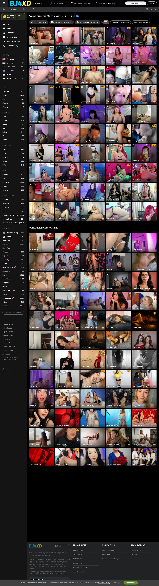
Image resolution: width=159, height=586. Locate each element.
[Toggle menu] (4, 3)
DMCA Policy (78, 559)
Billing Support (7, 328)
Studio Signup (7, 350)
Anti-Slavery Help (79, 572)
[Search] (97, 3)
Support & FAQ (7, 324)
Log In (152, 3)
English (59, 546)
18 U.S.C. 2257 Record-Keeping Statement (10, 358)
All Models (6, 354)
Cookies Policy (78, 563)
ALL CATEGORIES (15, 313)
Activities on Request (88, 22)
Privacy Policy (7, 339)
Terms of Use (7, 343)
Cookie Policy (104, 583)
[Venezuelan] (105, 22)
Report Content (7, 332)
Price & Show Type (62, 22)
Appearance (39, 22)
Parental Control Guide (81, 567)
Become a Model (8, 347)
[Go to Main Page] (20, 3)
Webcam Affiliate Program (111, 559)
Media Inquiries (7, 335)
